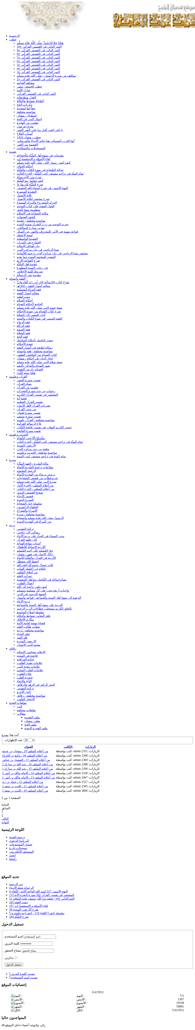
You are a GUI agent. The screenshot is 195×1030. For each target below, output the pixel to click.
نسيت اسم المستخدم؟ (23, 977)
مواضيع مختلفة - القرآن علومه (36, 420)
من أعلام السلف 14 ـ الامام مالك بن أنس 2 (28, 773)
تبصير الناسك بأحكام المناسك (35, 340)
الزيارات (90, 746)
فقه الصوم (23, 329)
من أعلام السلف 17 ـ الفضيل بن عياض (26, 760)
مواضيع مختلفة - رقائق (31, 695)
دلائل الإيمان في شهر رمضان (35, 554)
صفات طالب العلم (28, 626)
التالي (5, 818)
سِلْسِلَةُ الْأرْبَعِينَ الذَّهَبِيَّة (31, 438)
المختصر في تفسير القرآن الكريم (37, 394)
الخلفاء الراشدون (27, 507)
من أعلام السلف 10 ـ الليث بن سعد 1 (25, 790)
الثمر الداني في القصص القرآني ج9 (38, 50)
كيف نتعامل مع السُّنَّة (30, 180)
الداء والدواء (24, 681)
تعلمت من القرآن (27, 387)
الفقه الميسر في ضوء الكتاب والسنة (39, 318)
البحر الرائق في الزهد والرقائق (36, 684)
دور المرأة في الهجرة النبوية (34, 521)
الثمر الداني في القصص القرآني (36, 93)
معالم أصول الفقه (28, 293)
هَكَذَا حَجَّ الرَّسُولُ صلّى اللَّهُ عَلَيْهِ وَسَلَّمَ (40, 43)
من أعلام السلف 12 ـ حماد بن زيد (22, 781)
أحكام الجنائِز (25, 166)
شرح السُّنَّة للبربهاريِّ (30, 184)
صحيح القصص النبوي (30, 492)
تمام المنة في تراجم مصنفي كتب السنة (41, 456)
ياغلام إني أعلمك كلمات (31, 568)
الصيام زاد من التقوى (30, 369)
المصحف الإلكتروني (21, 851)
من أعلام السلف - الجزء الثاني (35, 489)
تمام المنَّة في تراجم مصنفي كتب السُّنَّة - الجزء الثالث (50, 173)
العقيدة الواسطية (27, 238)
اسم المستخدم (14, 936)
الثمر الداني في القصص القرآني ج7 (38, 57)
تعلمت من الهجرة (27, 122)
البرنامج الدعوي (19, 840)
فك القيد (22, 637)
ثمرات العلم (24, 576)
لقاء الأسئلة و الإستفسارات (33, 159)
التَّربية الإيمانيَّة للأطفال (31, 547)
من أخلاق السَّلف (27, 572)
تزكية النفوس (25, 528)
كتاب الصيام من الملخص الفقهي (37, 354)
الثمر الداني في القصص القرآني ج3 (38, 72)
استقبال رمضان (27, 115)
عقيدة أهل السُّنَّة (27, 264)
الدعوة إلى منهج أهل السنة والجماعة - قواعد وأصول (49, 597)
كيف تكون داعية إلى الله (32, 586)
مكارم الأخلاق (25, 619)
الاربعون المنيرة (26, 641)
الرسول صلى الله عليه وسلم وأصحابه (40, 518)
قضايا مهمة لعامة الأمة (31, 623)
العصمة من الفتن (27, 144)
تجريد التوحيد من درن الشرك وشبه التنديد (42, 224)
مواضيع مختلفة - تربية (30, 630)
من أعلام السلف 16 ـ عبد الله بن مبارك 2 (27, 764)
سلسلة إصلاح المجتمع (30, 612)
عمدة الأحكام (25, 344)
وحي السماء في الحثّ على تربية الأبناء (40, 536)
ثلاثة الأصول (24, 195)
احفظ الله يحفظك (28, 561)
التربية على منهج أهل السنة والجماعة (40, 605)
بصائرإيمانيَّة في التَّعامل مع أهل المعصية (41, 579)
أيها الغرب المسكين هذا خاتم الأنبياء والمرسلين (45, 141)
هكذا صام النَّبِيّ (26, 373)
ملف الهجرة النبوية (36, 728)
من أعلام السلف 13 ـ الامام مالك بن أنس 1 (28, 777)
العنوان (28, 746)
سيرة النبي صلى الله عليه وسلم (36, 481)
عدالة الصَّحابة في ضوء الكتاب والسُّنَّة (40, 170)
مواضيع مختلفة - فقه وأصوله (35, 351)
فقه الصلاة (23, 333)
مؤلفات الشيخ (18, 702)
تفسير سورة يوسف (29, 416)
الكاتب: (68, 746)
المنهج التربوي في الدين (31, 594)
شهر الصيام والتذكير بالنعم (33, 365)
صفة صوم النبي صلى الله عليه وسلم (39, 307)
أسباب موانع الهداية (29, 543)
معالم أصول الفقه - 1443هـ (33, 286)
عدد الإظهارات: (14, 740)
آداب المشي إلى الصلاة (31, 315)
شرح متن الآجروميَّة (29, 177)
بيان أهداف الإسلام (28, 246)
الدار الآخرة (24, 692)
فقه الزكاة (23, 325)
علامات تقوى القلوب (29, 663)
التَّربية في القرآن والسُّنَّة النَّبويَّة (36, 557)
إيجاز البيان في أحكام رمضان (35, 358)
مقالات (21, 713)
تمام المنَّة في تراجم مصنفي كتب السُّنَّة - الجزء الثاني (50, 441)
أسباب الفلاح (25, 133)
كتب (19, 706)
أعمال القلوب (25, 583)
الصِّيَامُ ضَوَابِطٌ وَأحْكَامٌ (30, 101)
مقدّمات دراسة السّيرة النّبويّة (35, 467)
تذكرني (9, 957)
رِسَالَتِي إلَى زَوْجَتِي (28, 532)
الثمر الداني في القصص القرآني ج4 (38, 68)
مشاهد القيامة (25, 83)
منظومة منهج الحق (28, 209)
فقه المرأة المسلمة (29, 289)
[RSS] (19, 867)
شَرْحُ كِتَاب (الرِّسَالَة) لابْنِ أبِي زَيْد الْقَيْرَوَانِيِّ (43, 282)
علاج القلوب (24, 673)
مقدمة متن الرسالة (29, 275)
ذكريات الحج (24, 104)
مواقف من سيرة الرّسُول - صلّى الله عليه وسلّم (46, 75)
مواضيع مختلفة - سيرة (31, 514)
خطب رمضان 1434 (29, 137)
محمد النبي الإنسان (28, 644)
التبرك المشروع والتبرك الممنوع (37, 202)
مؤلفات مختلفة (26, 710)
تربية (12, 525)
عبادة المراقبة (25, 659)
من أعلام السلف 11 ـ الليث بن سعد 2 (25, 786)
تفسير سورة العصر (29, 380)
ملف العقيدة (32, 717)
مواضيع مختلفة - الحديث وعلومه (37, 452)
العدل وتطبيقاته (26, 97)
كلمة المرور (12, 943)
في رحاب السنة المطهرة (32, 267)
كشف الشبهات (26, 217)
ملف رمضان (32, 721)
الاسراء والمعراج (27, 510)
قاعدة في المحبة (27, 655)
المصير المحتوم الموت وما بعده (36, 257)
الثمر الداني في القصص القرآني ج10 (39, 46)
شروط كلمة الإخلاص (30, 271)
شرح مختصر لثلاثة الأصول (33, 199)
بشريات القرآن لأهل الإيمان (33, 405)
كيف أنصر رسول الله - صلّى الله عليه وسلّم (44, 162)
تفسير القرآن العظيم (30, 402)
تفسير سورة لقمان (28, 412)
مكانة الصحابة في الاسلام (32, 213)
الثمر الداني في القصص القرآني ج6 (38, 61)
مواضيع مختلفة (26, 112)
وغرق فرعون (25, 126)
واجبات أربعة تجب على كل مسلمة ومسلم (43, 590)
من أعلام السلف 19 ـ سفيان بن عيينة (25, 751)
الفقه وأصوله (17, 278)
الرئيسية (14, 35)
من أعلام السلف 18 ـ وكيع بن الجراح (24, 755)
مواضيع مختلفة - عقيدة (31, 220)
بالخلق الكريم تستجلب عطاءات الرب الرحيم (44, 608)
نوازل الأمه (23, 90)
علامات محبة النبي (28, 666)
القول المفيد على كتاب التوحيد (35, 206)
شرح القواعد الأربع (28, 260)
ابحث (12, 855)
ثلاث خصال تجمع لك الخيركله (35, 565)
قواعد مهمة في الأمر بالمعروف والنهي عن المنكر (47, 231)
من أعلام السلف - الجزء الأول (35, 485)
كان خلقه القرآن (27, 539)
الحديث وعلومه (18, 434)
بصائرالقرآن (24, 383)
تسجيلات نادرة (18, 848)
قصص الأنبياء (25, 496)
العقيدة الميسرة (27, 191)
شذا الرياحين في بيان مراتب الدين (38, 249)
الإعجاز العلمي (26, 699)
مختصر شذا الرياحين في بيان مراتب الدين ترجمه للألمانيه (52, 253)
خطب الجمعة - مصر (29, 86)
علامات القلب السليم (30, 670)
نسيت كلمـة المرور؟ (22, 973)
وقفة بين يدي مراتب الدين (33, 449)
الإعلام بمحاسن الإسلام (31, 652)
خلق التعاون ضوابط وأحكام (34, 615)
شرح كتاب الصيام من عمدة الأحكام (39, 311)
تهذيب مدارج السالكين (30, 228)
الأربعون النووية (26, 445)
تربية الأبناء (23, 601)
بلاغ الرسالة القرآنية (29, 423)
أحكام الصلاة (25, 300)
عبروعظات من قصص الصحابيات (37, 478)
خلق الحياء (23, 634)
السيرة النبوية (25, 499)
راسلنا (13, 859)
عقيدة (13, 151)
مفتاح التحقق (13, 950)
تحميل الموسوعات (20, 844)
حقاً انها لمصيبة (26, 108)
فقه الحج (22, 336)
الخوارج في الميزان (29, 242)
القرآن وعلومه (18, 376)
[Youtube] (12, 867)
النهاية (5, 822)
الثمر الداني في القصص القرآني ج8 (38, 54)
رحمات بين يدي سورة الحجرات (36, 391)
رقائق (12, 648)
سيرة (12, 460)
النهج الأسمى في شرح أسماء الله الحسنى (42, 188)
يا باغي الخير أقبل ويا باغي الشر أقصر (40, 130)
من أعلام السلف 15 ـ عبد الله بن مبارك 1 (27, 768)
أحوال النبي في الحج (29, 119)
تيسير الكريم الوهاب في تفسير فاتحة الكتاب (44, 427)
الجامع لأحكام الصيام (30, 304)
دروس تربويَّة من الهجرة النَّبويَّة (36, 474)
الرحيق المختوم (26, 470)
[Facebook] (4, 867)
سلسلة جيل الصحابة (29, 503)
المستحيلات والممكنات (31, 148)
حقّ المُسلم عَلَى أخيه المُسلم (35, 550)
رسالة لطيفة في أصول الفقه (35, 347)
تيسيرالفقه (23, 296)
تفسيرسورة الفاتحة (29, 431)
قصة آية (22, 398)
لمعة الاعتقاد (25, 235)
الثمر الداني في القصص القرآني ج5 (38, 64)
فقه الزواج (23, 322)
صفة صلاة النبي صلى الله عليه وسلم (39, 362)
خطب (13, 39)
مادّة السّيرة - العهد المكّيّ (33, 463)
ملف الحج (30, 724)
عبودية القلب (25, 677)
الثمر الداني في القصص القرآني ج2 (38, 79)
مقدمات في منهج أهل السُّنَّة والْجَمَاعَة (40, 155)
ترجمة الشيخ (17, 837)
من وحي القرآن (26, 409)
